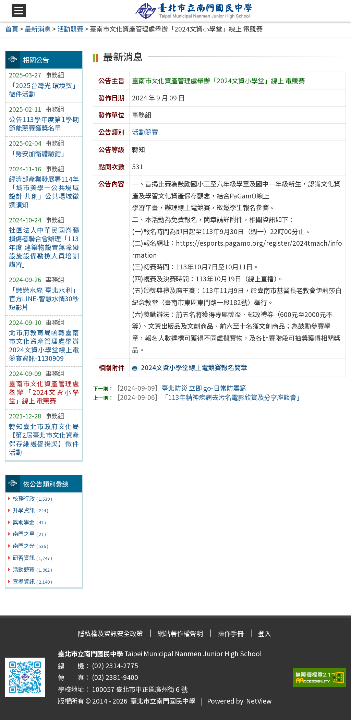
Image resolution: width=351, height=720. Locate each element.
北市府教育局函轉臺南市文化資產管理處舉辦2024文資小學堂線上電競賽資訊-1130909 (44, 345)
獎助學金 (29, 522)
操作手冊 (231, 633)
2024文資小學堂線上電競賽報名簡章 (194, 367)
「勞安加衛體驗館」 (38, 153)
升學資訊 (30, 510)
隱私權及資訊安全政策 (110, 633)
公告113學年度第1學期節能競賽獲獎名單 (44, 123)
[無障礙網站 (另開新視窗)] (319, 677)
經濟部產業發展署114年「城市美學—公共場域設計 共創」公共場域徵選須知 (44, 191)
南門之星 (29, 533)
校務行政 (32, 498)
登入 (264, 633)
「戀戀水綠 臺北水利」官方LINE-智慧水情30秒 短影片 (44, 298)
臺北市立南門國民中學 (161, 701)
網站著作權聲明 (180, 633)
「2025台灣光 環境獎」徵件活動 (44, 90)
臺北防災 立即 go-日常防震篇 (179, 388)
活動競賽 (32, 569)
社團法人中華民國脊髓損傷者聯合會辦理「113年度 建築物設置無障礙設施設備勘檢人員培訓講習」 (44, 247)
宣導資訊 (32, 581)
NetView (258, 701)
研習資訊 (32, 557)
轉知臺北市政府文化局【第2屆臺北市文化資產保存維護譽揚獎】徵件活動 (44, 439)
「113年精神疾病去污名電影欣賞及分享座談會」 (208, 397)
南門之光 (30, 545)
